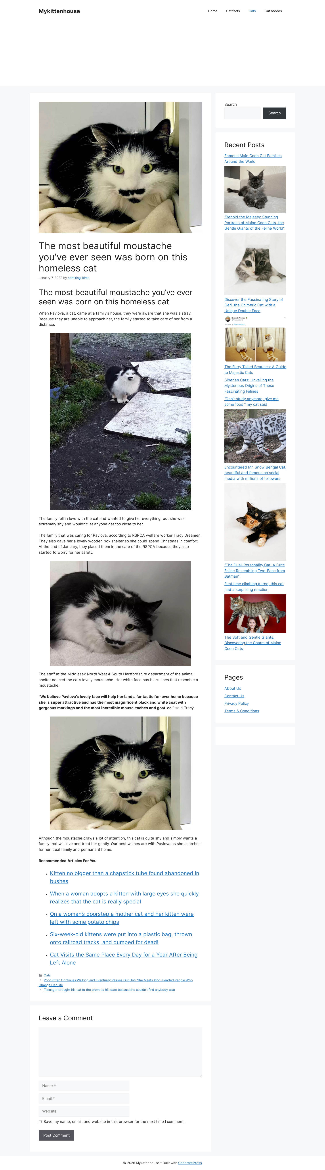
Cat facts (233, 11)
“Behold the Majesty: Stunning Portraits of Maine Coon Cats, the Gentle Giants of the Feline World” (254, 223)
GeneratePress (190, 1163)
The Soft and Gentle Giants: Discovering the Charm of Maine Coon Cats (252, 643)
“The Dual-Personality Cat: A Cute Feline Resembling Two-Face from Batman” (254, 570)
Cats (252, 11)
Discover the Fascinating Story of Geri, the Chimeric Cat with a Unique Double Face (253, 305)
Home (212, 11)
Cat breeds (273, 11)
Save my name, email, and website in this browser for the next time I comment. (114, 1121)
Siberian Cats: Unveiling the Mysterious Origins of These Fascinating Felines (249, 386)
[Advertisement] (162, 55)
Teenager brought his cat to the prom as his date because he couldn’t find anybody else (109, 989)
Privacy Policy (236, 703)
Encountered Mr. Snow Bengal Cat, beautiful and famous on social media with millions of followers (255, 473)
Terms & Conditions (241, 711)
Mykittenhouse (59, 11)
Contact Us (234, 696)
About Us (232, 688)
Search (230, 104)
